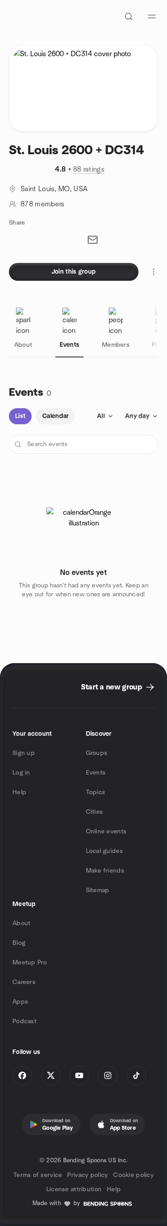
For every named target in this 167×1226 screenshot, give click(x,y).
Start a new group (111, 687)
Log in (21, 773)
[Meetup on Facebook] (22, 1075)
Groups (97, 753)
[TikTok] (136, 1075)
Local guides (104, 851)
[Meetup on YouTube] (79, 1075)
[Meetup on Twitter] (51, 1075)
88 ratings (88, 169)
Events (96, 773)
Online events (106, 831)
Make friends (105, 871)
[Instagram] (108, 1075)
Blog (18, 943)
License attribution (74, 1189)
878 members (42, 204)
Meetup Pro (29, 962)
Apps (20, 1002)
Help (19, 792)
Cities (94, 812)
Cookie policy (133, 1175)
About (21, 923)
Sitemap (98, 890)
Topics (96, 792)
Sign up (23, 753)
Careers (24, 982)
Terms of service (37, 1175)
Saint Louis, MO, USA (54, 189)
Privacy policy (87, 1175)
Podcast (24, 1021)
